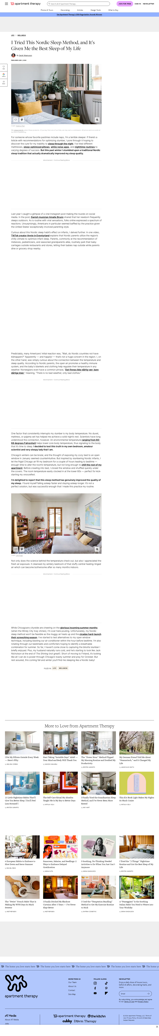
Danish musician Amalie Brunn (47, 217)
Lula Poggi (19, 555)
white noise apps (60, 147)
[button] (97, 119)
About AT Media (12, 1019)
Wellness (22, 35)
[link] (22, 759)
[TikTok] (106, 983)
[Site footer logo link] (35, 985)
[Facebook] (95, 988)
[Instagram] (95, 983)
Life (12, 35)
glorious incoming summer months (79, 627)
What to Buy (113, 10)
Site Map (72, 994)
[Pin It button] (21, 119)
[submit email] (148, 993)
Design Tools (96, 10)
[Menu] (6, 3)
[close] (157, 1027)
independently (19, 130)
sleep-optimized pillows (37, 147)
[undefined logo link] (25, 3)
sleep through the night (60, 143)
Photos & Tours (47, 10)
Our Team (72, 982)
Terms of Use (129, 1002)
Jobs (7, 1023)
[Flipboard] (106, 993)
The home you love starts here (46, 966)
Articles (80, 10)
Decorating (65, 10)
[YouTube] (95, 993)
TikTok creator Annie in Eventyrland (30, 235)
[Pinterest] (106, 988)
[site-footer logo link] (10, 1016)
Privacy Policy (143, 1002)
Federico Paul (20, 126)
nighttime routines (85, 147)
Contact (71, 990)
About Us (72, 986)
